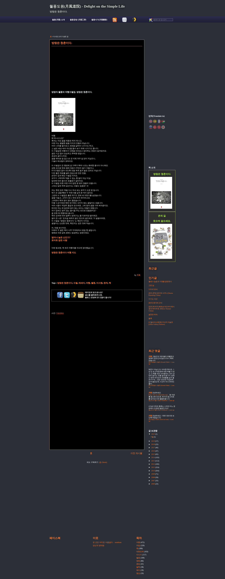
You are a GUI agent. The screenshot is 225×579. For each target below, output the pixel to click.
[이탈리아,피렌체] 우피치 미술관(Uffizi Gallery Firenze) (161, 323)
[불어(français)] (159, 121)
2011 (153, 467)
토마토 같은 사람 (59, 240)
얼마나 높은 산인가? (61, 237)
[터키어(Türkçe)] (155, 127)
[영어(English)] (151, 121)
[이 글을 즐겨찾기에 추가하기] (74, 295)
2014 (153, 457)
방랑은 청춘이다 (64, 283)
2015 (153, 454)
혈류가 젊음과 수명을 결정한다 (160, 281)
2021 (153, 434)
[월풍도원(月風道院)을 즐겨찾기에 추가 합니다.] (134, 19)
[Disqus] (97, 347)
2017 (153, 448)
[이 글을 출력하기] (81, 295)
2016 (153, 451)
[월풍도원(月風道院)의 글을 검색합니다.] (161, 19)
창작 (106, 283)
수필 (75, 283)
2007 (153, 481)
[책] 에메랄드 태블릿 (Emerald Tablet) (159, 362)
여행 (88, 283)
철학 (138, 567)
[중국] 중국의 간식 (155, 303)
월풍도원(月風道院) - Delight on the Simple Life (87, 6)
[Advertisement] (97, 70)
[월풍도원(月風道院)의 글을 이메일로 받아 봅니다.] (124, 19)
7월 (152, 437)
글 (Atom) (103, 462)
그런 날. (151, 285)
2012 (153, 464)
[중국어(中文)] (159, 127)
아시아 (139, 555)
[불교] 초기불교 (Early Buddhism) (158, 400)
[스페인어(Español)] (155, 121)
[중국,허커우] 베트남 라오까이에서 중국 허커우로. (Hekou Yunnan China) (161, 309)
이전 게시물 (136, 453)
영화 (138, 561)
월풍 (93, 283)
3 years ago (171, 400)
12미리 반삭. (153, 289)
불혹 (150, 318)
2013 (153, 461)
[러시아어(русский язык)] (151, 127)
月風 (138, 275)
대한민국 (140, 552)
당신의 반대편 (98, 545)
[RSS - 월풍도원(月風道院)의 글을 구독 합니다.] (115, 19)
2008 (153, 477)
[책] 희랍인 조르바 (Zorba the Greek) (159, 419)
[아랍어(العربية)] (163, 121)
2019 (153, 441)
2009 (153, 474)
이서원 (99, 283)
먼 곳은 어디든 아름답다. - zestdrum (107, 542)
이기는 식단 (153, 299)
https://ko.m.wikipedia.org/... (159, 395)
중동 (138, 564)
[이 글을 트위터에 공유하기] (67, 295)
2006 (153, 484)
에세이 (82, 283)
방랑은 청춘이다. (62, 42)
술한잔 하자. (153, 315)
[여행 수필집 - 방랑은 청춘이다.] (63, 131)
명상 (138, 573)
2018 (153, 444)
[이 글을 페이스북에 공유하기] (60, 295)
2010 (153, 471)
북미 (138, 570)
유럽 (138, 545)
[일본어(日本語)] (163, 127)
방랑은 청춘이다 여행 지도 (64, 252)
